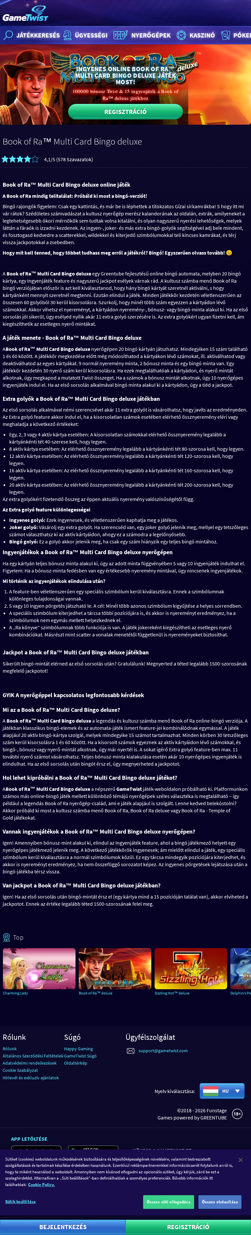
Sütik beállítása (20, 1201)
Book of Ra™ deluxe (95, 993)
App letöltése (29, 1138)
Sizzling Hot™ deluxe (172, 993)
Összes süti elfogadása (169, 1202)
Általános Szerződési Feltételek (33, 1056)
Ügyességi (91, 35)
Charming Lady (15, 993)
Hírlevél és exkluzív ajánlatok (31, 1078)
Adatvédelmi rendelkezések (30, 1063)
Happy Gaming (78, 1049)
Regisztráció (125, 111)
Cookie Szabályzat (20, 1070)
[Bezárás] (240, 1160)
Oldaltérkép (75, 1063)
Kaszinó (202, 35)
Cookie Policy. (41, 1184)
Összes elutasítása (220, 1202)
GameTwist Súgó (80, 1056)
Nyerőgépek (151, 35)
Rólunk (10, 1049)
